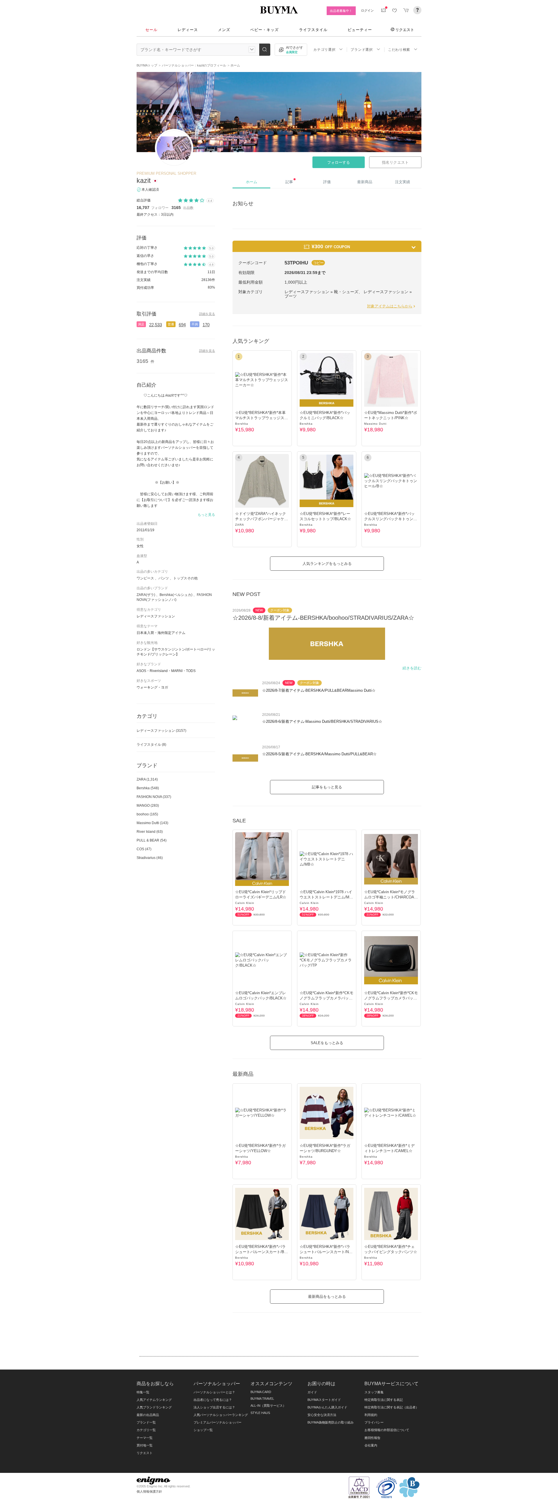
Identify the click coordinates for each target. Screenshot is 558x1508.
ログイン (367, 10)
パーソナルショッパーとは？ (214, 1392)
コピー (318, 263)
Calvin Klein (244, 903)
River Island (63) (150, 832)
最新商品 (364, 182)
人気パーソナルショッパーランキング (221, 1415)
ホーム (251, 182)
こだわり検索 (399, 50)
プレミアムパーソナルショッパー (218, 1422)
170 (206, 324)
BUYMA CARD (261, 1392)
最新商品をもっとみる (327, 1296)
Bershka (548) (148, 788)
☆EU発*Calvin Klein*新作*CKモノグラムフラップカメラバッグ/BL (391, 998)
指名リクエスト (395, 162)
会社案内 (370, 1445)
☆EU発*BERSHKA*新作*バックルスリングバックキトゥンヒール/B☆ (390, 518)
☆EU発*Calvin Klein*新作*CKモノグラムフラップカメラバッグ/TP (327, 998)
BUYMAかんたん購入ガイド (327, 1407)
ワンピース (145, 578)
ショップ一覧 (203, 1430)
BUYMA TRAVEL (262, 1398)
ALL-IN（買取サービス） (268, 1405)
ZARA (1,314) (147, 779)
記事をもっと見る (327, 787)
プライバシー (374, 1422)
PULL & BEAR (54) (152, 840)
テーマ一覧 (145, 1437)
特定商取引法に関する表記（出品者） (391, 1407)
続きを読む (412, 668)
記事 (289, 182)
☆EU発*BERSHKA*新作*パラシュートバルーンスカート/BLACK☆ (262, 1251)
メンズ (224, 30)
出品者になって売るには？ (213, 1399)
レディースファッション (161, 731)
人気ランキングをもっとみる (327, 563)
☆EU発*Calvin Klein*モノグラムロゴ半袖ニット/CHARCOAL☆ (390, 897)
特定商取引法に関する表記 (383, 1399)
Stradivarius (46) (150, 858)
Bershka (241, 423)
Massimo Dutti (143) (152, 823)
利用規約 (370, 1415)
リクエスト (404, 30)
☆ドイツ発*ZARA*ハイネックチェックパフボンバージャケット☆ (261, 518)
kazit (144, 180)
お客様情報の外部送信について (386, 1430)
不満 (195, 324)
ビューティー (360, 30)
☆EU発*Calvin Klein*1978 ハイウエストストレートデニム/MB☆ (326, 897)
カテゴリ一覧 (146, 1430)
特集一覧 (143, 1392)
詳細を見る (207, 314)
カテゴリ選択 (324, 50)
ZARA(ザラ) (146, 595)
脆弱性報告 (372, 1437)
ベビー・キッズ (264, 30)
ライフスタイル (313, 30)
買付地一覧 (145, 1445)
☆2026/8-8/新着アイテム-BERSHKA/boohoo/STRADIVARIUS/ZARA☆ (323, 618)
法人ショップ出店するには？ (214, 1407)
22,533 (155, 324)
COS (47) (144, 849)
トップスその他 (185, 578)
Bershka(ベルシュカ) (176, 595)
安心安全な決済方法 (321, 1415)
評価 (327, 182)
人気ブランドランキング (154, 1407)
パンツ (163, 578)
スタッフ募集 (374, 1392)
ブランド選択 (361, 50)
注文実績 (402, 182)
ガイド (312, 1392)
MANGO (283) (148, 805)
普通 (171, 324)
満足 (141, 324)
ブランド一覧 (146, 1422)
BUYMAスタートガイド (324, 1399)
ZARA (239, 524)
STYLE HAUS (260, 1413)
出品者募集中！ (341, 10)
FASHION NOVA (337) (154, 797)
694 (182, 324)
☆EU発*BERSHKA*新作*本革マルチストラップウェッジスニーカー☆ (261, 417)
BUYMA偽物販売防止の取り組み (330, 1422)
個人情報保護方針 (149, 1491)
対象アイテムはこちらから (389, 306)
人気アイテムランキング (154, 1399)
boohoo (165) (147, 814)
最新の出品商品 (148, 1415)
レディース (188, 30)
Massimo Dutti (375, 423)
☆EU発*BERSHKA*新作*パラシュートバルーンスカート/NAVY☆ (327, 1251)
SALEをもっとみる (327, 1043)
